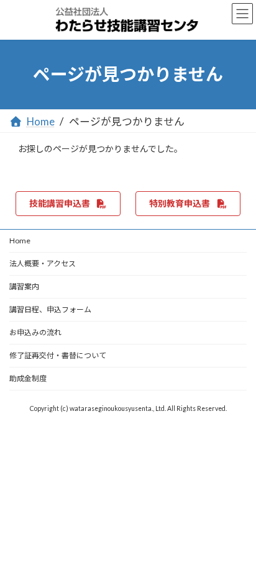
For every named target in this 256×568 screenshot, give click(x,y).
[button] (68, 203)
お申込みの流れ (35, 332)
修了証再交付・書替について (57, 355)
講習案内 (24, 286)
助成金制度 (28, 378)
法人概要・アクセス (42, 263)
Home (19, 240)
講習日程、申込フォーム (50, 309)
